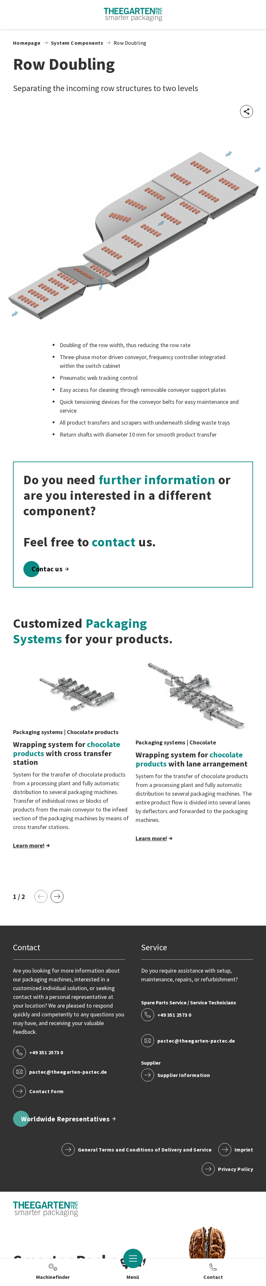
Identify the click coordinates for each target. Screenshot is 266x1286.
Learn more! (28, 845)
